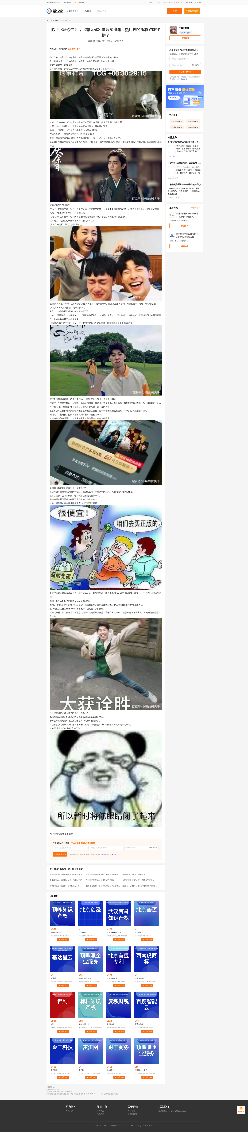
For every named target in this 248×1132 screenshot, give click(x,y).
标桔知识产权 (84, 1024)
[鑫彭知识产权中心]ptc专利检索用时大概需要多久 (139, 885)
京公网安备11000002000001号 (120, 1125)
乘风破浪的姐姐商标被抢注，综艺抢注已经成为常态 (67, 880)
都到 (52, 1024)
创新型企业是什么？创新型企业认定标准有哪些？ (103, 885)
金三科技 (54, 1070)
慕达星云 (54, 978)
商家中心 (188, 2)
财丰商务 (110, 1070)
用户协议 (100, 1111)
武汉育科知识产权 (114, 932)
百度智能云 (139, 1024)
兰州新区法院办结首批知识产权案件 (100, 880)
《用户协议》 (105, 854)
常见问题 (69, 1111)
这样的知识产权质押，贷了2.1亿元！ (64, 885)
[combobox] (132, 11)
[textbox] (138, 11)
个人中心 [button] (167, 2)
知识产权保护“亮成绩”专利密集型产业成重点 (139, 880)
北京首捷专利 (112, 978)
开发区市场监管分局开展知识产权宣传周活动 (67, 874)
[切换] (82, 2)
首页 (150, 2)
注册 (200, 2)
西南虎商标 (139, 978)
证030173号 (101, 1125)
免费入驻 (179, 2)
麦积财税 (110, 1024)
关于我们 (131, 1111)
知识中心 (56, 20)
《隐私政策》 (113, 854)
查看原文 (69, 833)
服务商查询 (132, 1113)
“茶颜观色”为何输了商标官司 (133, 874)
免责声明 (100, 1113)
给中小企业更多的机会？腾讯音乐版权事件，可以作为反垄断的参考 (103, 874)
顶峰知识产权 (56, 932)
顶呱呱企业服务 (85, 978)
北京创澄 (82, 932)
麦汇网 (81, 1070)
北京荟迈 (138, 932)
